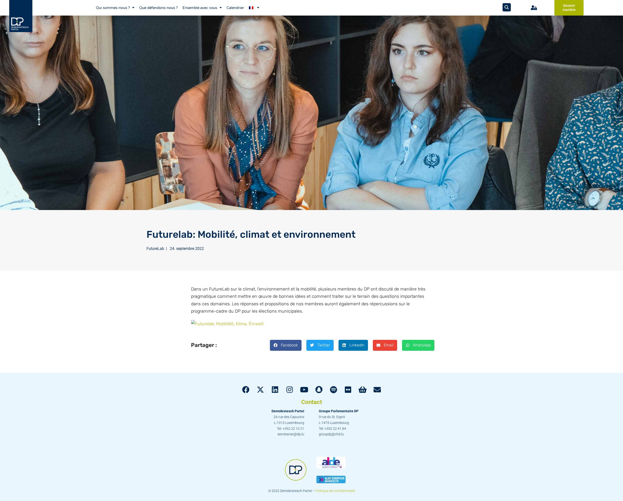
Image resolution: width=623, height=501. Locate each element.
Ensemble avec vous (200, 8)
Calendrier (235, 8)
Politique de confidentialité (335, 491)
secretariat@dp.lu (290, 434)
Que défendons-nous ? (158, 8)
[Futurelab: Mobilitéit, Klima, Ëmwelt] (227, 323)
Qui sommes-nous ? (113, 8)
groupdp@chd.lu (331, 434)
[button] (286, 345)
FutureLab (155, 248)
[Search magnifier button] (507, 7)
